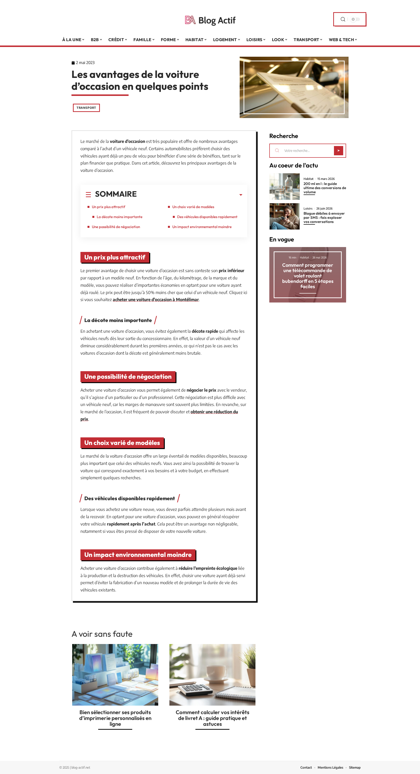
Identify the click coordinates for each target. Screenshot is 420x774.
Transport (86, 108)
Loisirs (308, 208)
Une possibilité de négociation (116, 226)
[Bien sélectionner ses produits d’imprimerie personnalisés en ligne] (115, 674)
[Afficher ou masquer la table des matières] (189, 195)
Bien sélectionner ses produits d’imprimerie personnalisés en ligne (115, 718)
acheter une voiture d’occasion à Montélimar (156, 299)
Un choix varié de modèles (193, 206)
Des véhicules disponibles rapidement (207, 216)
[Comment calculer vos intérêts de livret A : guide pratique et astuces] (212, 674)
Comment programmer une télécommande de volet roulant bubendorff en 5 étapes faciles (307, 275)
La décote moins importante (119, 216)
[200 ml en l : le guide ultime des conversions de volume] (284, 186)
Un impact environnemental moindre (202, 226)
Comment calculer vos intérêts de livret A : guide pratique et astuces (212, 718)
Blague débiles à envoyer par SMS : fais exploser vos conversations (324, 217)
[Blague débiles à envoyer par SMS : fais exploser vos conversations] (284, 216)
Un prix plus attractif (108, 206)
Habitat (309, 179)
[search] (343, 19)
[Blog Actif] (210, 19)
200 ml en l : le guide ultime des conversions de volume (325, 187)
